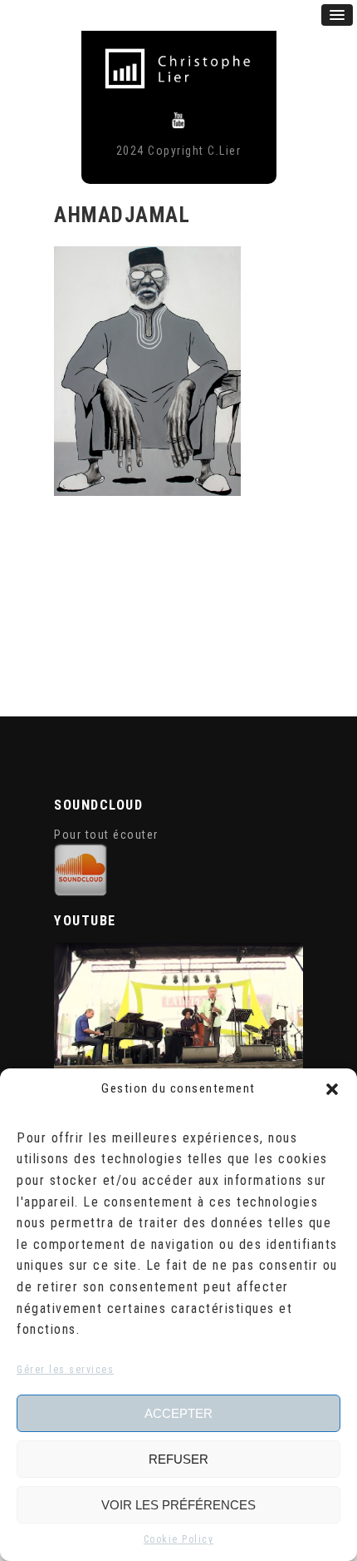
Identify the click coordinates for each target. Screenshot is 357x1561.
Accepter (178, 1413)
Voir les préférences (178, 1505)
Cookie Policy (179, 1539)
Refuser (178, 1459)
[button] (332, 1089)
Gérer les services (65, 1369)
